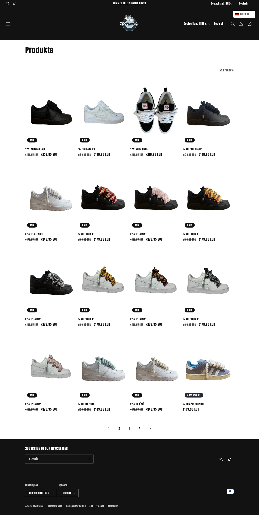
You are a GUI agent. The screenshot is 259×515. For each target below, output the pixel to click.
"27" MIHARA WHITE (88, 149)
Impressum (113, 506)
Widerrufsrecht (55, 506)
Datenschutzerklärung (76, 506)
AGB (91, 506)
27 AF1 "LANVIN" (86, 234)
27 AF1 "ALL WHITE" (35, 234)
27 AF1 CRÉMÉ (137, 404)
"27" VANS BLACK (139, 149)
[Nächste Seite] (150, 428)
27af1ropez (38, 506)
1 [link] (109, 428)
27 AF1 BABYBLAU (86, 404)
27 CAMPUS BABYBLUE (194, 404)
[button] (8, 24)
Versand (100, 506)
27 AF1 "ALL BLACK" (192, 149)
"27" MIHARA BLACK (35, 149)
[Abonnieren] (89, 459)
